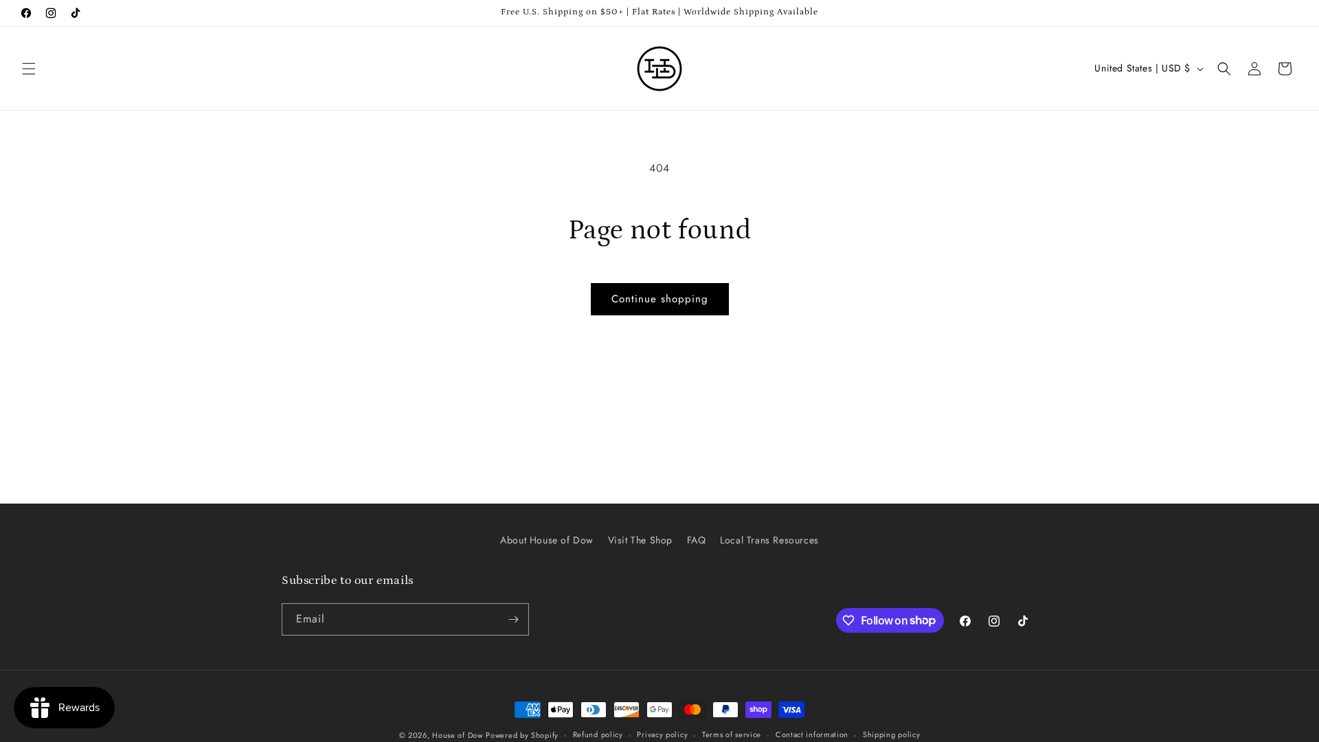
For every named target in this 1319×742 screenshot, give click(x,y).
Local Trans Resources (769, 540)
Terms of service (731, 734)
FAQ (696, 540)
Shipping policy (892, 734)
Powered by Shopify (522, 735)
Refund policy (598, 734)
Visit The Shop (640, 540)
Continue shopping (659, 298)
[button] (29, 69)
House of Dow (457, 735)
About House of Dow (547, 540)
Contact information (812, 734)
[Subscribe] (513, 619)
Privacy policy (662, 734)
